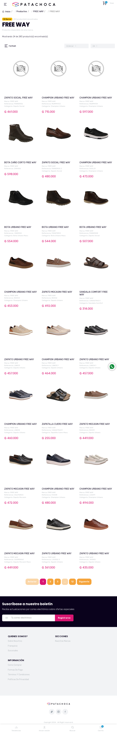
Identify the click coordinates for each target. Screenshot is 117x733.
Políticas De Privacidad (18, 679)
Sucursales (13, 650)
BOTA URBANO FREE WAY (17, 227)
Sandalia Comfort (95, 303)
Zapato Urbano (57, 300)
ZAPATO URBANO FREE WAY (19, 359)
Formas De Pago (15, 670)
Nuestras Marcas (62, 641)
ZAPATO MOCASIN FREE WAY (57, 292)
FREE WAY (38, 11)
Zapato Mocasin (19, 497)
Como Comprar (15, 665)
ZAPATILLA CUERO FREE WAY (57, 424)
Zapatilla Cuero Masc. (59, 432)
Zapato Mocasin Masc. (22, 562)
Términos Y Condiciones (19, 674)
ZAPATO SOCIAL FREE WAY (18, 97)
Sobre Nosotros (15, 641)
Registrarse (64, 618)
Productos (21, 11)
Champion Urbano (58, 106)
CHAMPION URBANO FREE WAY (58, 97)
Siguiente (84, 581)
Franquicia (12, 646)
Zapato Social (18, 106)
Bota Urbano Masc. (21, 236)
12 (72, 581)
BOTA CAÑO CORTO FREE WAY (20, 162)
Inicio (7, 11)
